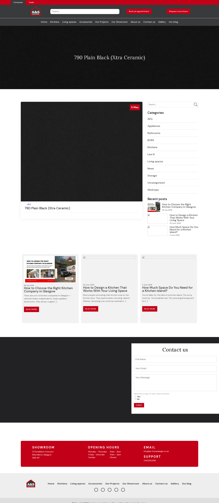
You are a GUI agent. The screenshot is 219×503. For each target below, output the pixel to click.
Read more (31, 309)
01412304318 (150, 460)
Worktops (153, 189)
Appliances (154, 126)
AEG (29, 204)
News (151, 168)
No (138, 399)
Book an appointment (139, 11)
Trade (31, 2)
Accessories (85, 21)
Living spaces (69, 21)
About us (135, 21)
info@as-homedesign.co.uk (156, 451)
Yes (138, 396)
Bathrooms (154, 133)
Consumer (18, 2)
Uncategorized (156, 182)
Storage (152, 175)
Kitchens (54, 21)
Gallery (162, 21)
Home (44, 21)
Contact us (149, 21)
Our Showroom (120, 21)
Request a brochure (178, 11)
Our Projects (101, 21)
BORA (151, 140)
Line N (151, 154)
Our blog (173, 21)
